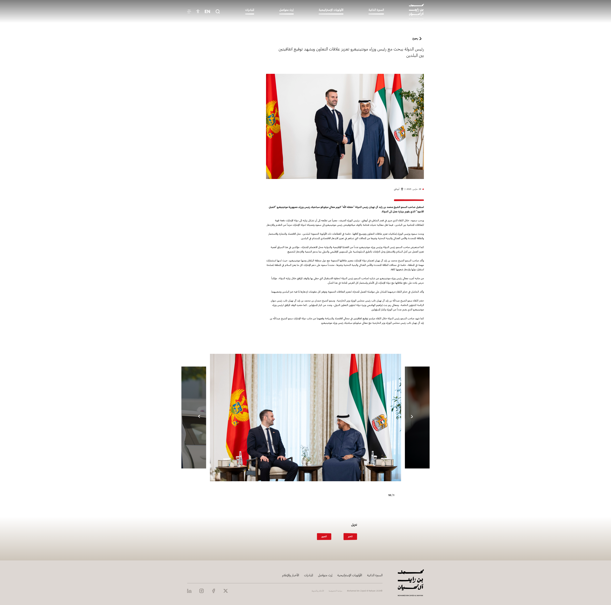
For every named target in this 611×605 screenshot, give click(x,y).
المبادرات (308, 575)
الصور (324, 536)
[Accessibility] (198, 11)
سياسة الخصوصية (335, 591)
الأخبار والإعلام (290, 575)
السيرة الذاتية (375, 575)
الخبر (350, 536)
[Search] (217, 11)
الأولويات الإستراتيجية (349, 575)
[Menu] (189, 11)
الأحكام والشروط (318, 591)
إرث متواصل (325, 575)
